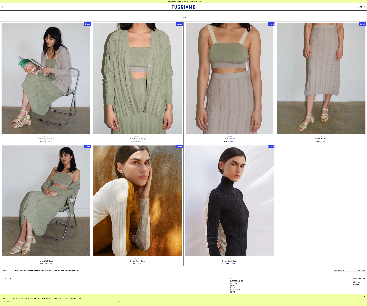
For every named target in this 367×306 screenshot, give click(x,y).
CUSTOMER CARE (236, 281)
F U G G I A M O (7, 279)
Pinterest (356, 282)
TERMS (232, 288)
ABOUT (232, 279)
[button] (361, 7)
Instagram (357, 284)
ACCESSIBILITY (235, 290)
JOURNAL (233, 283)
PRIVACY (233, 285)
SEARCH (233, 292)
